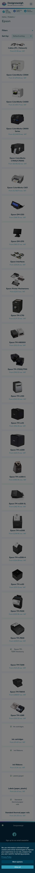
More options (17, 862)
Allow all (17, 867)
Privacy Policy (6, 857)
